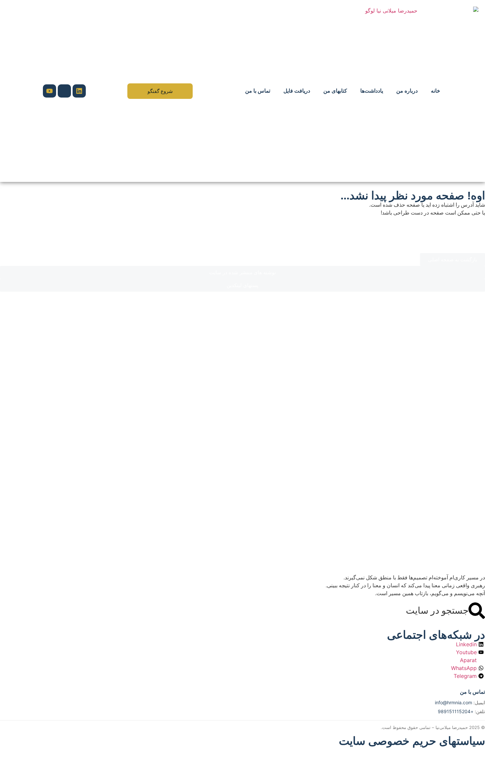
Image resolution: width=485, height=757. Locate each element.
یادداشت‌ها (371, 91)
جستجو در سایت (437, 610)
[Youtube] (49, 91)
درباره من (407, 91)
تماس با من (257, 91)
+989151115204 (455, 711)
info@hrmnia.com (453, 702)
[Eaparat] (64, 91)
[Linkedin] (79, 91)
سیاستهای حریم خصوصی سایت (412, 741)
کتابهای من (335, 91)
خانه (435, 91)
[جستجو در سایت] (477, 610)
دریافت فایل (296, 91)
